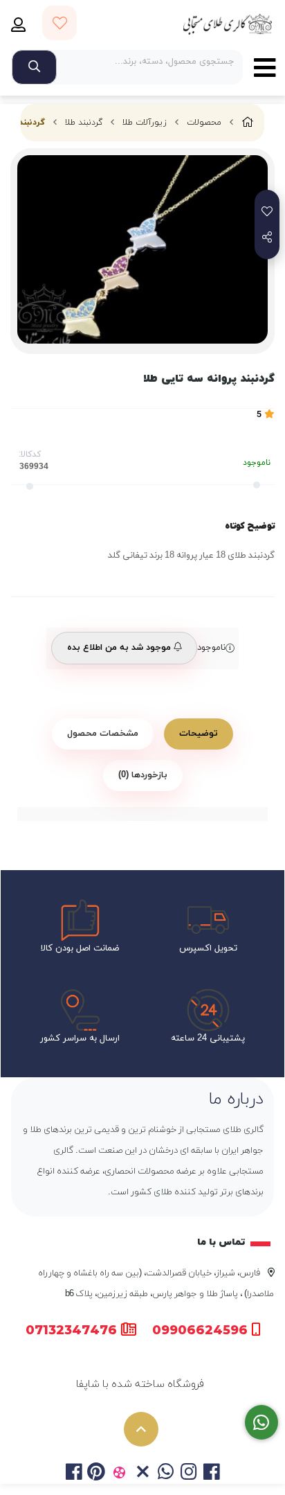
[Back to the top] (141, 1429)
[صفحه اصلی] (247, 123)
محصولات (204, 122)
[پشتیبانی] (262, 1422)
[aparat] (119, 1473)
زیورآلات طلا (144, 122)
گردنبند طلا (83, 122)
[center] (34, 67)
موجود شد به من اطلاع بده (120, 648)
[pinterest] (96, 1473)
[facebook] (73, 1473)
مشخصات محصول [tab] (102, 733)
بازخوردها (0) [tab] (142, 775)
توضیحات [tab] (198, 733)
